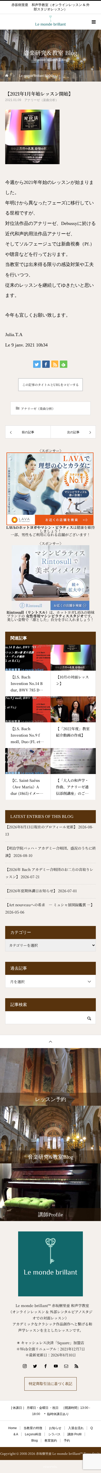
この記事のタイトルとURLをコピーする (50, 384)
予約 (67, 1440)
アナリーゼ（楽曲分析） (41, 100)
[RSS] (76, 1366)
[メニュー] (93, 22)
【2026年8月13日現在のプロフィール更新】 (41, 826)
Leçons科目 (33, 1434)
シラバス (54, 1434)
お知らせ (55, 1428)
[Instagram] (24, 1366)
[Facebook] (45, 1366)
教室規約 (51, 1440)
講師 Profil (74, 1434)
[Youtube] (55, 1366)
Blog (34, 1440)
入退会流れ (76, 1428)
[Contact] (66, 1366)
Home (12, 1428)
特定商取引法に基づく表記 (50, 1384)
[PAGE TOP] (50, 1041)
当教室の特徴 (33, 1428)
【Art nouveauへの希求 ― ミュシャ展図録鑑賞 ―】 (49, 904)
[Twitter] (35, 1366)
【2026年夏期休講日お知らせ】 (31, 890)
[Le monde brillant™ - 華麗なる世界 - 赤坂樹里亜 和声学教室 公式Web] (50, 1263)
